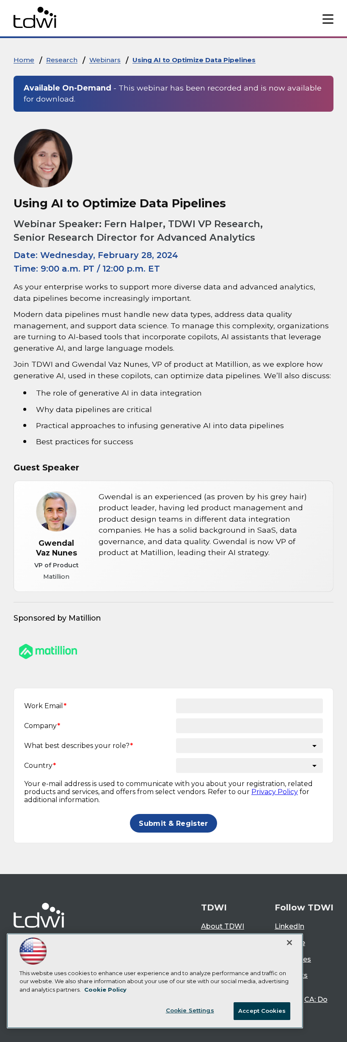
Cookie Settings (190, 1010)
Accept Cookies (262, 1010)
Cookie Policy (105, 989)
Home (24, 60)
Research (61, 60)
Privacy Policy (274, 792)
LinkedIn (289, 926)
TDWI (214, 907)
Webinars (105, 60)
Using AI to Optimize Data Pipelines (194, 60)
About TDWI (222, 926)
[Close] (289, 942)
